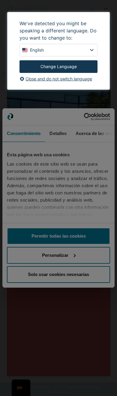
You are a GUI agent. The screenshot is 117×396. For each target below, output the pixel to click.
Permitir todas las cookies (59, 235)
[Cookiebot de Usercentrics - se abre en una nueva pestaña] (84, 117)
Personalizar (55, 255)
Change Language (58, 66)
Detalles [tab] (58, 133)
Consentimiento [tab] (23, 133)
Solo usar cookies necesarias (58, 274)
